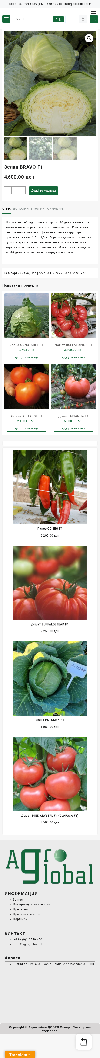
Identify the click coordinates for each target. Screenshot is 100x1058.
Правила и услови (26, 914)
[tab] (7, 209)
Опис (6, 208)
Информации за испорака (32, 904)
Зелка (24, 273)
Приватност (22, 909)
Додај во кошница (43, 190)
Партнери (20, 919)
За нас (18, 899)
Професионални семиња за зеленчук (58, 273)
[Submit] (58, 19)
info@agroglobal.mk (28, 944)
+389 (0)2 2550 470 (27, 939)
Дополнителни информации (38, 208)
